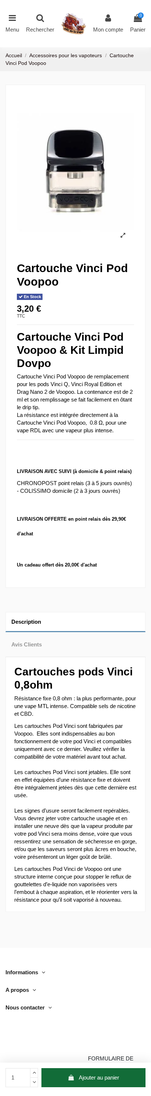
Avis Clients (26, 644)
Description (26, 622)
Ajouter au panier (99, 1077)
